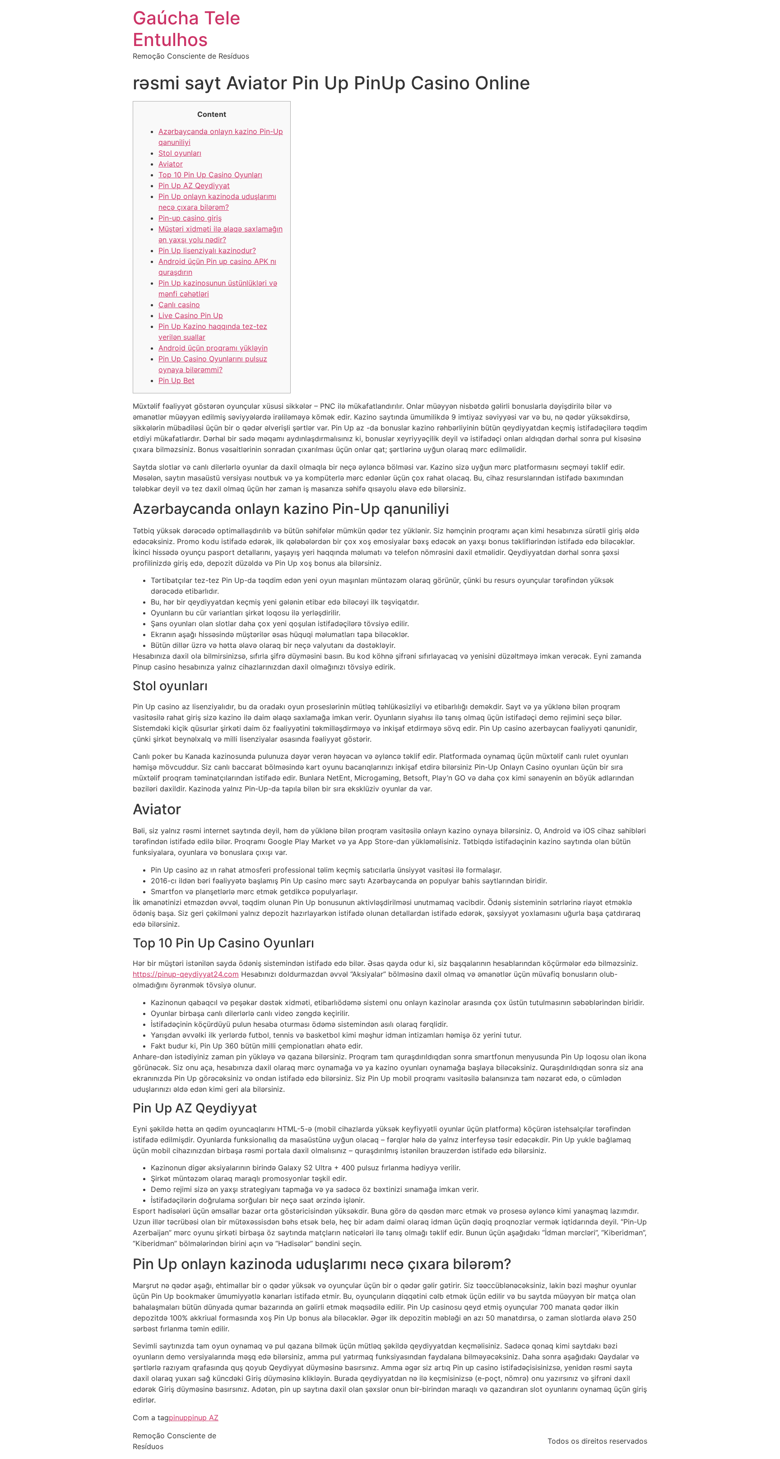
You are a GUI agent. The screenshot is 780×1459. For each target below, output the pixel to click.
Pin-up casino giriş (190, 217)
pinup (178, 1417)
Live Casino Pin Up (190, 315)
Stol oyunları (179, 152)
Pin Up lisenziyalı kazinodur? (207, 250)
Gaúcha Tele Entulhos (187, 29)
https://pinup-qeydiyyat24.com (186, 974)
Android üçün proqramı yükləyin (213, 347)
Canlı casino (179, 304)
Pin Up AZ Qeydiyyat (194, 185)
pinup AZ (203, 1417)
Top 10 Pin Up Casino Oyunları (210, 174)
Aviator (170, 163)
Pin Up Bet (176, 380)
